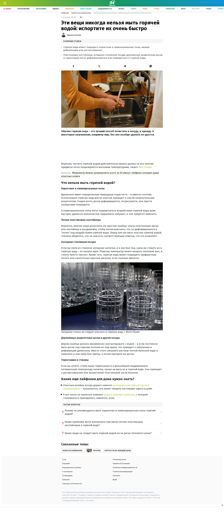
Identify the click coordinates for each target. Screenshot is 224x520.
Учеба (156, 9)
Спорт (133, 9)
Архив (115, 480)
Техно (208, 9)
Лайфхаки (170, 9)
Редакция (66, 463)
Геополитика (23, 9)
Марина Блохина (74, 35)
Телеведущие (67, 476)
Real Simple (145, 167)
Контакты (116, 476)
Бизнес (56, 9)
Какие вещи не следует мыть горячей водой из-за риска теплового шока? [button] (108, 433)
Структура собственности (72, 484)
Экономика (41, 9)
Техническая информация (122, 472)
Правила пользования (121, 463)
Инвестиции (86, 9)
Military (196, 9)
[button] (73, 66)
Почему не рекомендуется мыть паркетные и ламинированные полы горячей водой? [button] (110, 412)
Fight (145, 9)
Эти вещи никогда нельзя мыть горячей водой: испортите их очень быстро (122, 13)
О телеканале (67, 472)
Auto (183, 9)
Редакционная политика (71, 467)
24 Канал (7, 9)
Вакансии (65, 480)
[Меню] (4, 3)
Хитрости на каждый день (81, 13)
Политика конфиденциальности (125, 467)
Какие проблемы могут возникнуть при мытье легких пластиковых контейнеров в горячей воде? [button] (104, 423)
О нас (64, 459)
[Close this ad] (222, 505)
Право (121, 9)
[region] (112, 513)
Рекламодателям (119, 459)
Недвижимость (105, 9)
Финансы (69, 9)
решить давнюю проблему (119, 394)
